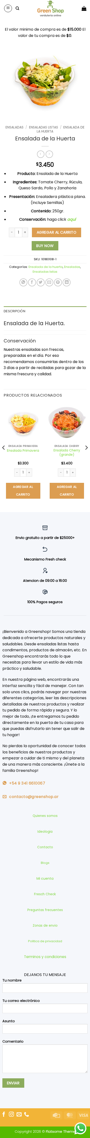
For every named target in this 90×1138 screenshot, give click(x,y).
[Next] (86, 457)
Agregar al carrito (56, 232)
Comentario (13, 1041)
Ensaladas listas (43, 127)
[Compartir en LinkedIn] (67, 282)
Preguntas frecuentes (45, 910)
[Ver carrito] (84, 8)
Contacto (45, 847)
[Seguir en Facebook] (3, 1114)
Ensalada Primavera (23, 451)
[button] (8, 8)
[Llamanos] (26, 1114)
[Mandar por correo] (49, 282)
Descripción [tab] (14, 311)
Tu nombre (12, 980)
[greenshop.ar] (50, 8)
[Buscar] (17, 8)
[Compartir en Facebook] (32, 282)
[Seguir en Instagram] (11, 1114)
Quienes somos (45, 816)
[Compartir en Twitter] (41, 282)
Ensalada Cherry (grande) (67, 452)
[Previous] (4, 457)
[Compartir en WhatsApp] (23, 282)
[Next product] (40, 154)
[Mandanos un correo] (19, 1114)
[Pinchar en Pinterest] (58, 282)
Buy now (45, 245)
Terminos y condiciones (45, 956)
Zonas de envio (45, 925)
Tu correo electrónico (21, 1000)
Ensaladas (15, 127)
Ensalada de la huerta (46, 267)
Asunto (8, 1021)
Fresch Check (45, 894)
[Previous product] (49, 154)
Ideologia (45, 831)
